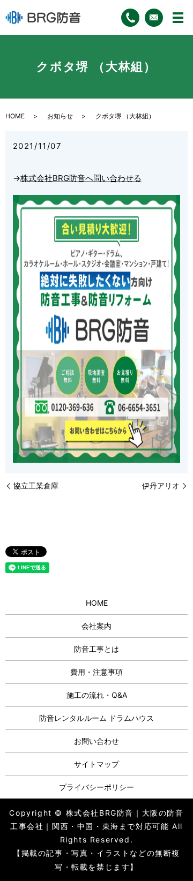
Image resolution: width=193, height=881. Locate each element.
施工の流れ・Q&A (96, 694)
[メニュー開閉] (178, 17)
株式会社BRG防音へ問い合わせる (81, 178)
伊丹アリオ (161, 485)
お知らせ (60, 116)
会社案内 (96, 625)
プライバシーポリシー (96, 787)
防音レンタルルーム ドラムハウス (96, 717)
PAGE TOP (177, 845)
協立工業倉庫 (35, 485)
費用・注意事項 (96, 671)
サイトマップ (96, 764)
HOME (15, 116)
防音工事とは (96, 648)
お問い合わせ (96, 741)
